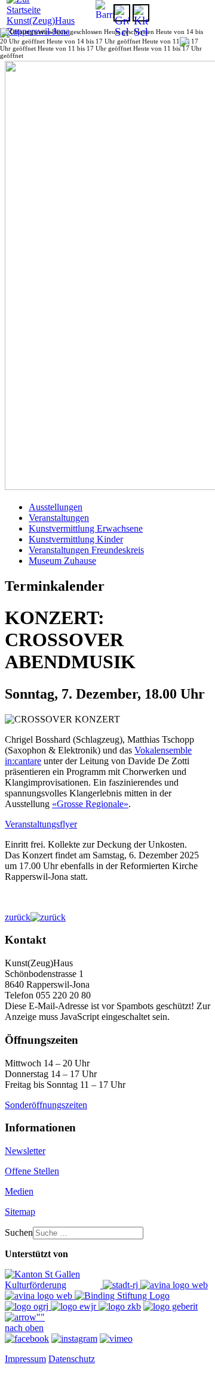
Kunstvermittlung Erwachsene (86, 528)
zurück (17, 917)
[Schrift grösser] (121, 12)
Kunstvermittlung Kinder (76, 539)
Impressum (25, 1359)
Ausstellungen (55, 507)
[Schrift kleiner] (141, 12)
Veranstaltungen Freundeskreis (86, 550)
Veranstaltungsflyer (41, 824)
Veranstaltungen (59, 518)
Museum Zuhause (62, 561)
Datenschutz (71, 1359)
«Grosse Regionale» (90, 804)
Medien (19, 1191)
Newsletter (25, 1151)
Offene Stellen (32, 1171)
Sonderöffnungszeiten (46, 1105)
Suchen (19, 1232)
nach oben (24, 1328)
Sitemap (20, 1211)
